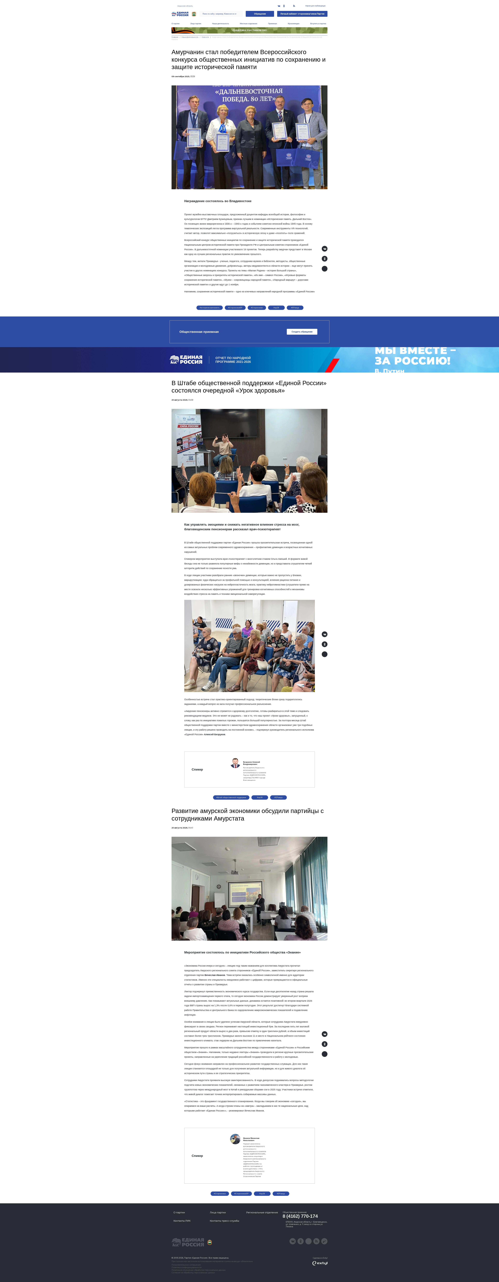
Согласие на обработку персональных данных (193, 1273)
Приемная (272, 23)
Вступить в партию (318, 23)
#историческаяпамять (209, 308)
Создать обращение (302, 331)
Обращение (260, 14)
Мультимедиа (293, 23)
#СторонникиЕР (235, 308)
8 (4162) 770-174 (300, 1216)
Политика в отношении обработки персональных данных (198, 1270)
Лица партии (195, 23)
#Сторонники (257, 308)
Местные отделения (248, 23)
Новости (205, 37)
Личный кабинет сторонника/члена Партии (302, 14)
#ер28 (276, 308)
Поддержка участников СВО (250, 30)
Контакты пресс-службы (224, 1220)
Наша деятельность (220, 23)
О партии (175, 23)
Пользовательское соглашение (186, 1265)
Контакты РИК (182, 1220)
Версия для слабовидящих (315, 6)
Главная (175, 37)
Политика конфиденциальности (187, 1267)
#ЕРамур (295, 308)
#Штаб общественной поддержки (231, 797)
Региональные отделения (262, 1212)
